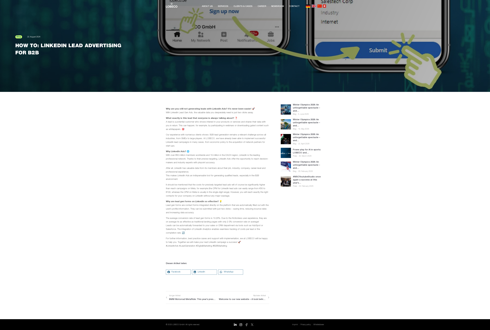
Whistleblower (318, 325)
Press (295, 156)
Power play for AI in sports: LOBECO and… (307, 151)
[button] (178, 272)
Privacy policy (306, 325)
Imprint (295, 325)
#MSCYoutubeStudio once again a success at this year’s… (307, 180)
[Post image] (286, 109)
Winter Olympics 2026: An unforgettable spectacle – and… (306, 108)
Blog (294, 114)
